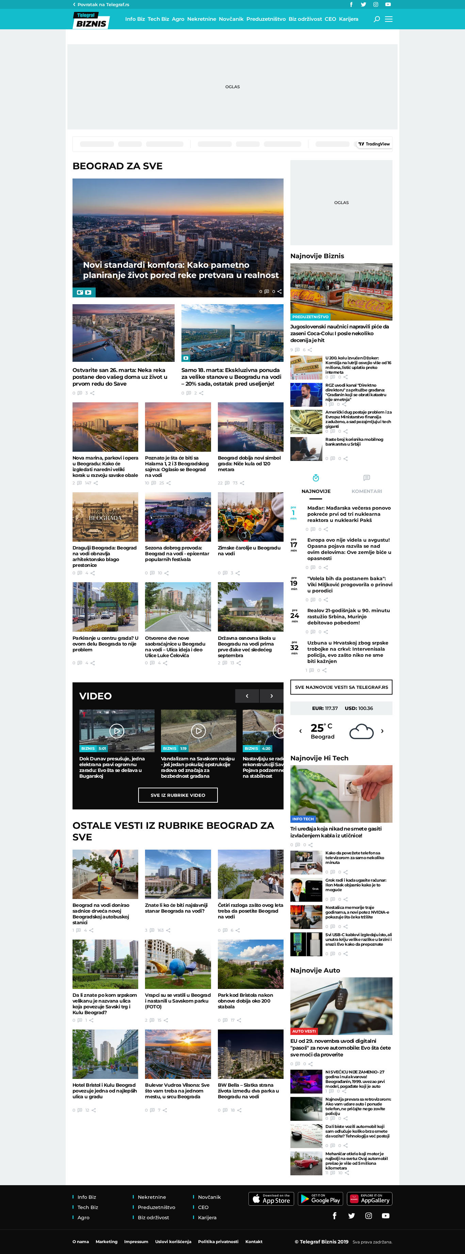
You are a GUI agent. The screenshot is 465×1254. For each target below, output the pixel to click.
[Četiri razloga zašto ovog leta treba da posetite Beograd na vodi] (251, 874)
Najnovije (317, 256)
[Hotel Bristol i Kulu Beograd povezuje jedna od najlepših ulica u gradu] (105, 1054)
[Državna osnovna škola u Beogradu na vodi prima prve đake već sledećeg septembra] (251, 607)
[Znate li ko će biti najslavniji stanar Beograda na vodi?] (178, 874)
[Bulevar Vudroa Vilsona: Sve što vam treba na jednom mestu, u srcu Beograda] (178, 1054)
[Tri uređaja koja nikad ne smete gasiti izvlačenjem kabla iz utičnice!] (341, 794)
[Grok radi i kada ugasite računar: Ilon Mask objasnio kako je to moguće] (306, 890)
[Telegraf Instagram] (375, 4)
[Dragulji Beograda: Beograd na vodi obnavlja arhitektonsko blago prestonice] (105, 517)
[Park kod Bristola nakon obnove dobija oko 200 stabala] (251, 964)
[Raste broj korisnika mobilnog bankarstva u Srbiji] (306, 449)
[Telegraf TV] (388, 4)
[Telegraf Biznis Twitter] (363, 4)
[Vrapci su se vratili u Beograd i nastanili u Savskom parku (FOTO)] (178, 964)
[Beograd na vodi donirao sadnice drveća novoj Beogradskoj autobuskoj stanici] (105, 874)
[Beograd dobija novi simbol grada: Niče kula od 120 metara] (251, 427)
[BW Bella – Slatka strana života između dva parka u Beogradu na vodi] (251, 1054)
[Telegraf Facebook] (351, 4)
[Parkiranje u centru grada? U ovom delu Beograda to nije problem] (105, 607)
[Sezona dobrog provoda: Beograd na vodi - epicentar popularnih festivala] (178, 517)
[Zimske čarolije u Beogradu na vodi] (251, 517)
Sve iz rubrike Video (178, 795)
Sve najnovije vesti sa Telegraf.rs (341, 687)
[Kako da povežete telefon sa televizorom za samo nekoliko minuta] (306, 862)
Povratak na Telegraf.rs (103, 4)
